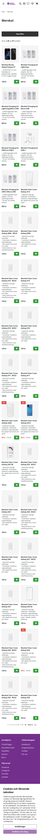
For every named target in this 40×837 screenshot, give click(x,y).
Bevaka (35, 82)
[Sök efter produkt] (20, 3)
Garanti (4, 754)
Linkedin (5, 777)
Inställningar (20, 826)
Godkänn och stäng (20, 832)
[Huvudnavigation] (3, 4)
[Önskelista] (28, 3)
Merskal (10, 12)
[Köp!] (16, 82)
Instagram (6, 770)
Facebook (5, 767)
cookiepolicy (8, 821)
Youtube (5, 774)
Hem (3, 12)
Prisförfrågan (7, 744)
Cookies (25, 751)
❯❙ (35, 725)
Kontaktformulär (8, 748)
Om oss (24, 754)
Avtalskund (26, 744)
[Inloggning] (24, 3)
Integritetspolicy (28, 748)
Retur (4, 757)
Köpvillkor (5, 751)
